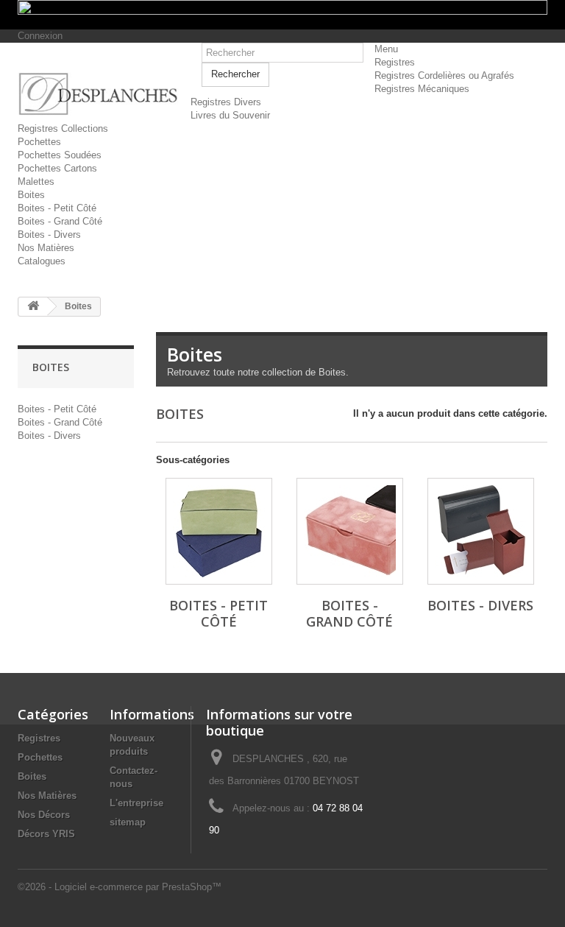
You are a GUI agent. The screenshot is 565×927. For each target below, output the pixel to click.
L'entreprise (136, 802)
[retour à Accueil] (33, 306)
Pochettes (39, 141)
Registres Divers (226, 101)
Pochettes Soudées (60, 155)
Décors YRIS (46, 833)
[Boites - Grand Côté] (349, 531)
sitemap (128, 822)
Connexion (40, 35)
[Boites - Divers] (480, 531)
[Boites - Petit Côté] (219, 531)
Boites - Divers (49, 234)
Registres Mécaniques (421, 88)
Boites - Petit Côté (57, 208)
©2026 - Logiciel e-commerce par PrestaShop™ (119, 886)
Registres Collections (63, 128)
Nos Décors (44, 814)
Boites (31, 194)
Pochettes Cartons (57, 168)
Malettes (36, 181)
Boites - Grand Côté (60, 221)
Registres (394, 62)
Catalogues (41, 261)
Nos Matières (46, 247)
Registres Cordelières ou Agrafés (444, 75)
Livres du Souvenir (230, 115)
